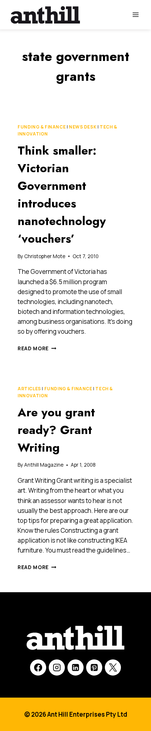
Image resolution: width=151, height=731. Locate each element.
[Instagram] (57, 667)
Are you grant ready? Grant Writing (56, 430)
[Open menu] (135, 14)
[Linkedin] (75, 667)
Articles (29, 389)
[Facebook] (38, 667)
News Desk (82, 127)
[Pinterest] (94, 667)
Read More (37, 348)
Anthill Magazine (43, 465)
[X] (113, 667)
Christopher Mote (44, 256)
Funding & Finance (42, 127)
